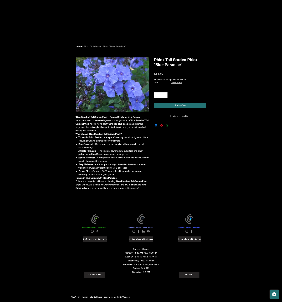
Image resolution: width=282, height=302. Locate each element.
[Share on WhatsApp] (167, 125)
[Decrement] (156, 95)
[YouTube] (148, 231)
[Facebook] (97, 231)
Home (78, 46)
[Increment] (165, 95)
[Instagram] (92, 231)
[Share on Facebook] (156, 125)
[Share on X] (172, 125)
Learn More (176, 82)
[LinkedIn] (143, 231)
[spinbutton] (160, 95)
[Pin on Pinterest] (161, 125)
